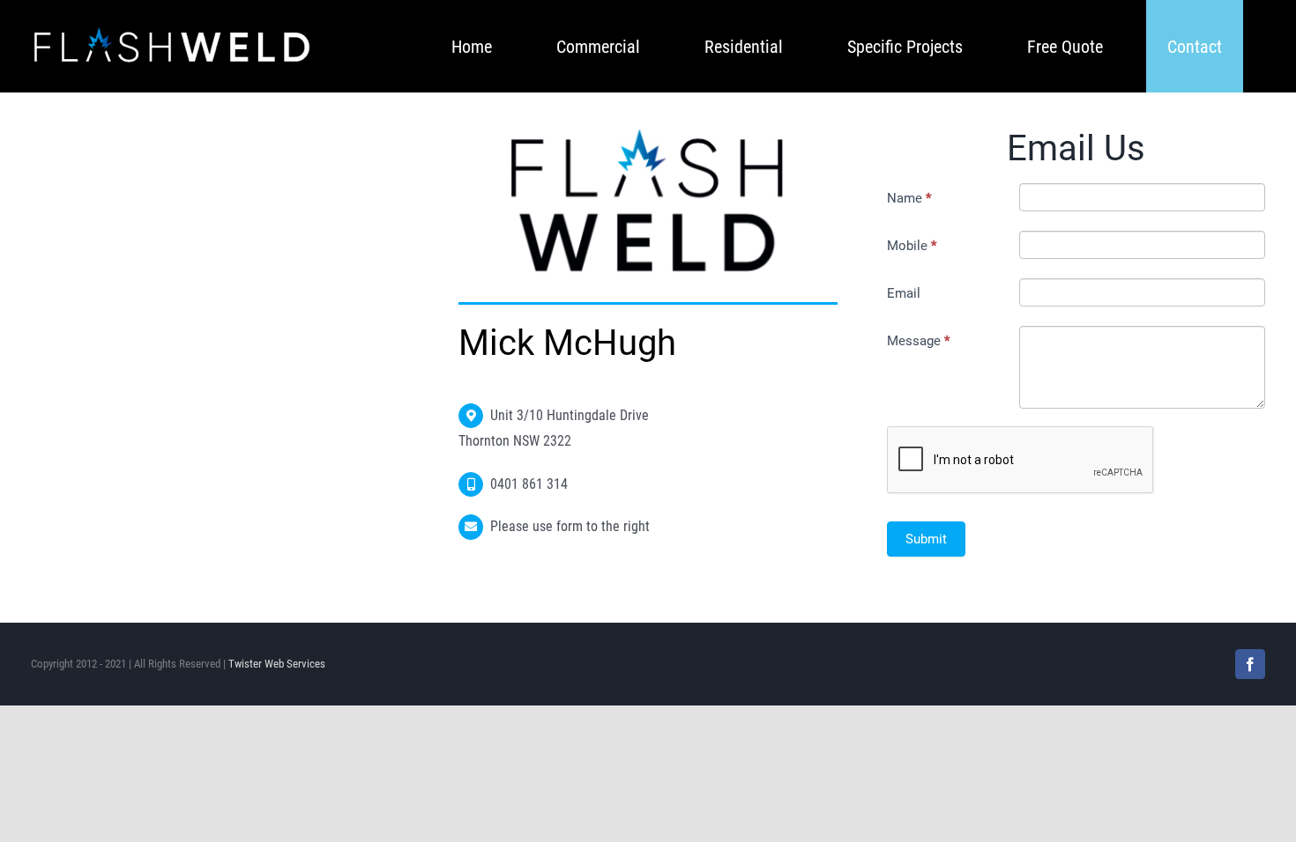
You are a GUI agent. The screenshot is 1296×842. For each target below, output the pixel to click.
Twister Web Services (276, 663)
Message (918, 341)
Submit (926, 539)
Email (903, 293)
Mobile (911, 246)
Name (909, 198)
